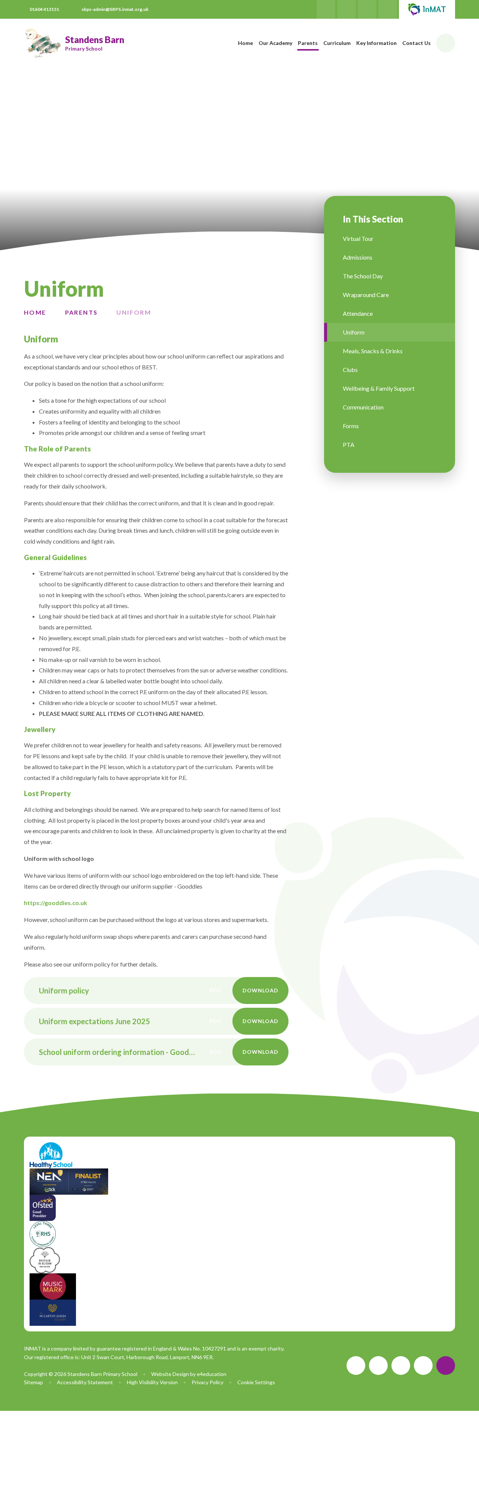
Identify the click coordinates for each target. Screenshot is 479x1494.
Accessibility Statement (85, 1382)
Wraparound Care (366, 294)
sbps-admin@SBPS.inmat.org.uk (115, 9)
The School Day (363, 275)
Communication (363, 407)
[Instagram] (346, 9)
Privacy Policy (207, 1382)
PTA (348, 444)
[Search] (445, 43)
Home (35, 312)
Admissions (357, 257)
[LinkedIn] (367, 9)
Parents (81, 312)
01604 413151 (44, 9)
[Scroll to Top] (445, 1365)
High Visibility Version (152, 1382)
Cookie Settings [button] (256, 1382)
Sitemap (33, 1382)
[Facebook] (326, 9)
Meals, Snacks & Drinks (373, 350)
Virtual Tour (358, 238)
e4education (211, 1374)
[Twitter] (387, 9)
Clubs (350, 369)
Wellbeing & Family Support (379, 388)
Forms (351, 425)
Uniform (133, 312)
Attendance (358, 313)
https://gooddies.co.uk (55, 902)
